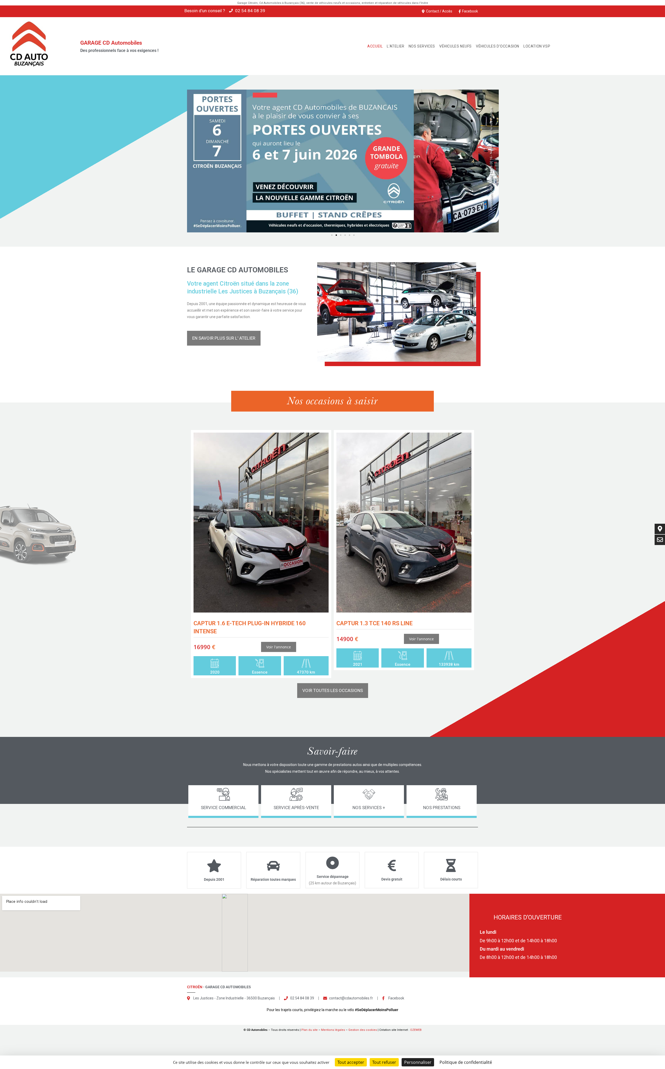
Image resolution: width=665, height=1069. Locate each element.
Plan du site (309, 1030)
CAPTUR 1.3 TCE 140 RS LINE (374, 623)
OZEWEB (416, 1030)
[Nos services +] (368, 794)
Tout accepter (350, 1062)
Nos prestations (441, 807)
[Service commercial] (223, 794)
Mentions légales (333, 1030)
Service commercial (223, 807)
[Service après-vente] (296, 794)
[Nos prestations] (441, 794)
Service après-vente (296, 807)
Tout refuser (384, 1062)
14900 (347, 639)
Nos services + (369, 807)
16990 (204, 647)
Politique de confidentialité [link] (466, 1062)
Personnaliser (417, 1062)
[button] (331, 235)
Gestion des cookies (363, 1030)
